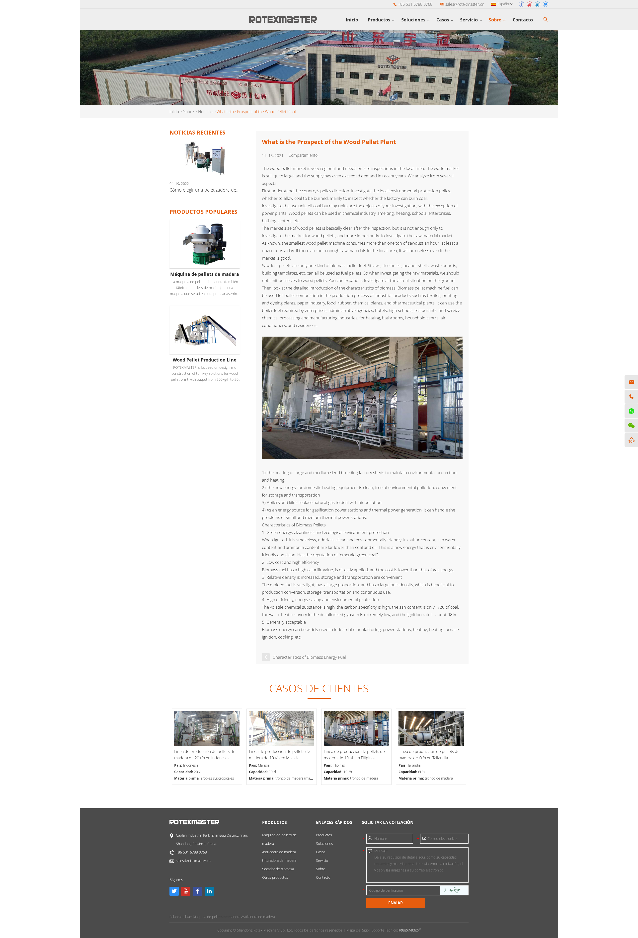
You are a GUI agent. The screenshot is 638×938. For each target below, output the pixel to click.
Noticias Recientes (197, 132)
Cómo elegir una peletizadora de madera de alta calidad (204, 190)
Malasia (263, 765)
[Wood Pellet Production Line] (204, 330)
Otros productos (275, 877)
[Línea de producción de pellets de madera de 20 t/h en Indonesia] (206, 728)
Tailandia (413, 765)
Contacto (523, 20)
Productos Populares (203, 211)
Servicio (469, 20)
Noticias (205, 111)
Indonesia (190, 765)
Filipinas (339, 765)
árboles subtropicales (217, 778)
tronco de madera (364, 778)
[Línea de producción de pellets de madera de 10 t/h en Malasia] (281, 728)
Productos (380, 20)
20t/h (198, 771)
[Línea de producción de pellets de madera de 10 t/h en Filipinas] (356, 728)
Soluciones (414, 20)
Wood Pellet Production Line (205, 360)
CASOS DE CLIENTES (319, 688)
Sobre (496, 20)
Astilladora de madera (279, 852)
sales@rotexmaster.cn (464, 4)
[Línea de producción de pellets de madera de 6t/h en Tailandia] (431, 728)
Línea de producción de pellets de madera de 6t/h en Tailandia (429, 755)
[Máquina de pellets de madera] (204, 244)
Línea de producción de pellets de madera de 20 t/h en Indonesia (204, 755)
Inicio (352, 20)
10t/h (273, 771)
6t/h (421, 771)
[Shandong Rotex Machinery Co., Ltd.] (283, 21)
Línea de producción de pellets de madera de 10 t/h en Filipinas (354, 755)
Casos (443, 20)
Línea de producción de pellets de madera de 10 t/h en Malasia (279, 755)
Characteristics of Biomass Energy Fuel (309, 657)
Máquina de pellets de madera (204, 274)
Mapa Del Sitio (357, 930)
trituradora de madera (279, 860)
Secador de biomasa (278, 868)
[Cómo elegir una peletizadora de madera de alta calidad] (204, 158)
